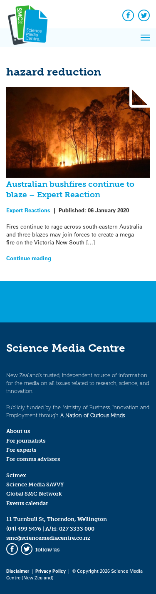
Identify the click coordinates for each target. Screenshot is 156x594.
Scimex (16, 475)
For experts (21, 450)
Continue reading (28, 258)
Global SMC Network (34, 494)
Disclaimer (17, 571)
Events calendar (27, 503)
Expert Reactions (28, 210)
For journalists (25, 441)
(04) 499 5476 (23, 529)
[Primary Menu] (145, 37)
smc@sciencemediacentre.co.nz (48, 538)
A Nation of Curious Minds (92, 415)
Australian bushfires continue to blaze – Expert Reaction (70, 189)
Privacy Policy (50, 571)
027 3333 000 (76, 529)
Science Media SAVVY (35, 484)
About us (18, 431)
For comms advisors (33, 459)
